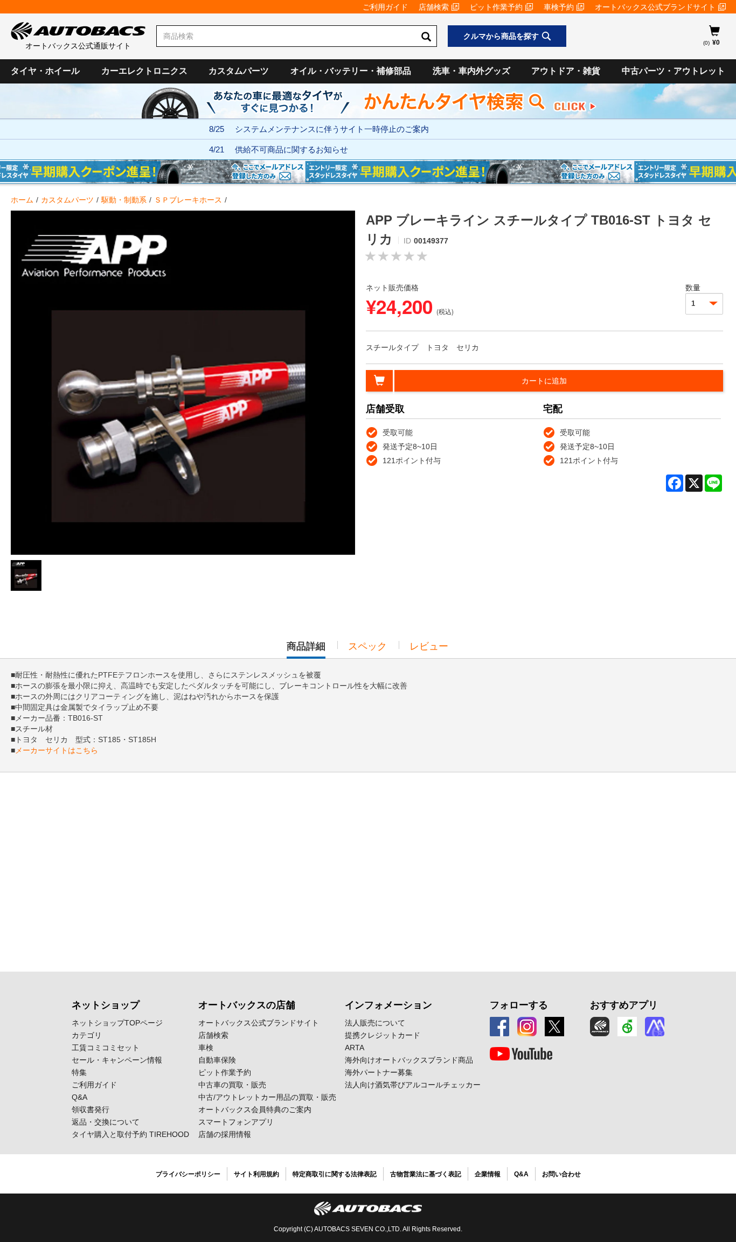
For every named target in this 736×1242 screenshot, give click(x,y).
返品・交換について (106, 1122)
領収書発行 (90, 1109)
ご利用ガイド (385, 7)
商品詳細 (306, 649)
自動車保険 (217, 1060)
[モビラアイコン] (654, 1026)
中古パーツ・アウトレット (673, 70)
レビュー (428, 646)
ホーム (22, 200)
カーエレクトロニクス (144, 70)
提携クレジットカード (382, 1035)
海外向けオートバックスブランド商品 (409, 1060)
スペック (367, 646)
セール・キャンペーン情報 (117, 1060)
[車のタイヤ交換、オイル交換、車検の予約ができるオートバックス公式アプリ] (599, 1026)
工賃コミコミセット (106, 1047)
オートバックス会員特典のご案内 (254, 1109)
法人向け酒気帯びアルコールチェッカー (413, 1084)
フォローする (519, 1005)
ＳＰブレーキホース (188, 200)
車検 (205, 1047)
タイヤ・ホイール (45, 70)
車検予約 (559, 7)
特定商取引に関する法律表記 (335, 1174)
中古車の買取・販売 (232, 1084)
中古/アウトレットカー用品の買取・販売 (267, 1097)
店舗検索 (434, 7)
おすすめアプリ (624, 1005)
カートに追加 (544, 380)
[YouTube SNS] (521, 1054)
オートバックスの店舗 (246, 1005)
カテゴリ (87, 1035)
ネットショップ (106, 1005)
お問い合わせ (561, 1174)
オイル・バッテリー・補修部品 (350, 70)
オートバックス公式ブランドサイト (655, 7)
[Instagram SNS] (527, 1026)
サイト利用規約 (256, 1174)
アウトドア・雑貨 (565, 70)
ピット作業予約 (496, 7)
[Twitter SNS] (554, 1026)
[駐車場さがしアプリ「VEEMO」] (627, 1026)
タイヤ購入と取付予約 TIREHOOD (130, 1134)
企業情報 (488, 1174)
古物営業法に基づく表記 (425, 1174)
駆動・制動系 (124, 200)
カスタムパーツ (239, 70)
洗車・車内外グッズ (471, 70)
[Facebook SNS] (499, 1026)
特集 (79, 1072)
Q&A (79, 1097)
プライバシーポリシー (188, 1174)
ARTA (354, 1047)
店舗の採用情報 (224, 1134)
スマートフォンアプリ (236, 1122)
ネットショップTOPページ (117, 1022)
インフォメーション (388, 1005)
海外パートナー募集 (379, 1072)
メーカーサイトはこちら (56, 750)
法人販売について (375, 1022)
